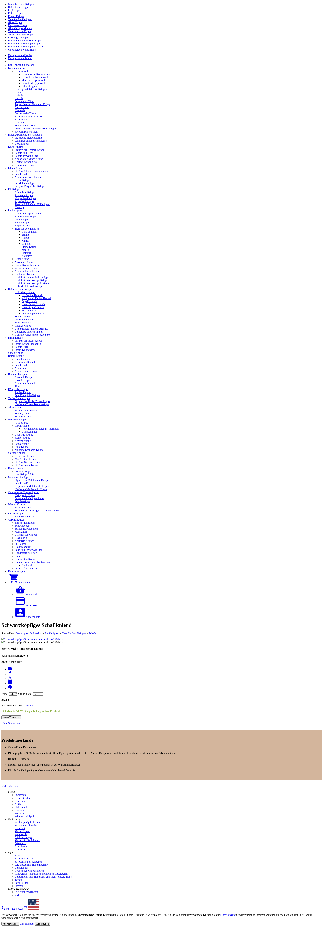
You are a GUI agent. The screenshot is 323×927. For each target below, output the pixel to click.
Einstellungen (227, 914)
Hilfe (17, 855)
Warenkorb (21, 834)
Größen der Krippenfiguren (29, 870)
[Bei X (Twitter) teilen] (10, 678)
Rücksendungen (23, 837)
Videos (18, 894)
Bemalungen (21, 867)
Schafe (92, 633)
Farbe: (4, 693)
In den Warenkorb (11, 717)
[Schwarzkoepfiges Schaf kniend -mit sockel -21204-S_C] (32, 639)
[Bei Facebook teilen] (10, 674)
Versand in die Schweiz (27, 840)
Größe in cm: (25, 693)
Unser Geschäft (23, 797)
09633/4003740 (14, 909)
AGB (18, 804)
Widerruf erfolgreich (25, 816)
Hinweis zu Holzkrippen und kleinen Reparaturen (41, 873)
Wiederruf (20, 813)
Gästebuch (20, 843)
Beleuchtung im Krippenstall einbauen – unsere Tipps (43, 876)
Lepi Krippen (52, 633)
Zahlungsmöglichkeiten (27, 822)
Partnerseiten (21, 882)
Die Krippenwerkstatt (26, 891)
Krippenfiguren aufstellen (28, 861)
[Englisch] (33, 909)
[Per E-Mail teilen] (10, 669)
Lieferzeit (20, 828)
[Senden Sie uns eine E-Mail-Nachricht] (26, 909)
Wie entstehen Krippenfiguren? (31, 864)
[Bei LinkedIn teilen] (10, 683)
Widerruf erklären (10, 786)
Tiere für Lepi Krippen (74, 633)
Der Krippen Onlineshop (29, 633)
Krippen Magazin (24, 858)
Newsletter (20, 849)
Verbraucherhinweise (26, 825)
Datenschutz (21, 807)
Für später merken (11, 723)
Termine (19, 879)
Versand (28, 705)
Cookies (19, 810)
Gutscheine (21, 846)
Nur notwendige (10, 924)
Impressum (20, 794)
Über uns (20, 801)
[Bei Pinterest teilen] (10, 688)
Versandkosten (22, 831)
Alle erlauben (42, 924)
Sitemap (19, 885)
